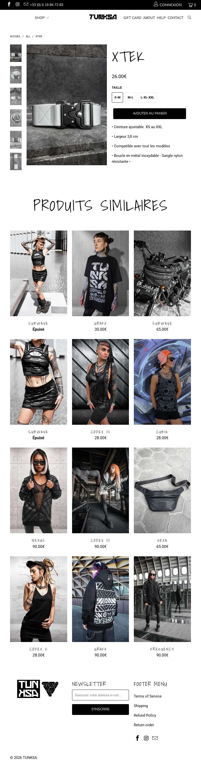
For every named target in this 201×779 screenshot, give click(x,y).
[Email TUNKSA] (25, 5)
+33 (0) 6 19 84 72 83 (46, 4)
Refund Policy (145, 715)
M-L (130, 97)
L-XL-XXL (147, 97)
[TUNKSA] (102, 17)
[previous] (31, 108)
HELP (161, 17)
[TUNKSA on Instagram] (17, 5)
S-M (117, 97)
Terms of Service (148, 696)
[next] (102, 108)
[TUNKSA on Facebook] (8, 5)
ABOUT (149, 17)
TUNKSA (30, 757)
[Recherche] (189, 18)
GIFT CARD (132, 17)
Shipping (141, 706)
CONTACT (175, 17)
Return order (144, 725)
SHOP (40, 17)
